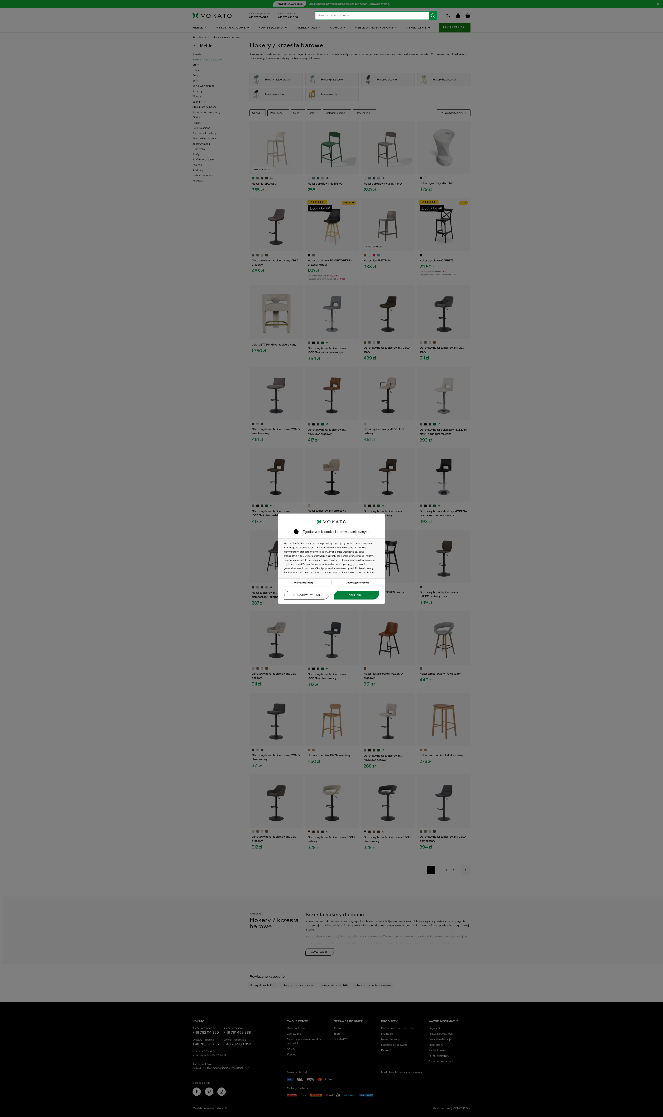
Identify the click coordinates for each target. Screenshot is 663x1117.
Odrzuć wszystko (306, 595)
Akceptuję (356, 595)
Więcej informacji (303, 582)
